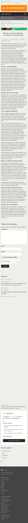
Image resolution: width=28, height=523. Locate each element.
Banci (2, 281)
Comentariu (4, 229)
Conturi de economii (5, 504)
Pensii (2, 486)
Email (3, 251)
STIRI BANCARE (6, 14)
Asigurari (3, 482)
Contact (3, 519)
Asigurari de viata (5, 511)
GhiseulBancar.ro (7, 418)
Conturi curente (4, 506)
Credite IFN (3, 509)
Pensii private (4, 512)
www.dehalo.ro (9, 474)
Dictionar (4, 457)
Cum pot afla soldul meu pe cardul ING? (13, 433)
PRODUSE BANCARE (7, 18)
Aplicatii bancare (5, 508)
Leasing (3, 484)
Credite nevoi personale (6, 500)
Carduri (2, 489)
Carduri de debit (4, 501)
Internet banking (4, 490)
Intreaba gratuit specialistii (14, 440)
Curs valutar (5, 455)
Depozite (3, 503)
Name (3, 246)
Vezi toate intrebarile (7, 436)
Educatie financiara (5, 479)
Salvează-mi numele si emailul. (9, 257)
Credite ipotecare (5, 498)
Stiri (2, 290)
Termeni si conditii (5, 517)
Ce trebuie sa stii (6, 450)
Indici (3, 453)
